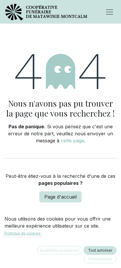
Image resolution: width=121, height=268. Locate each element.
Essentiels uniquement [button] (59, 250)
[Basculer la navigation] (109, 11)
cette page (72, 141)
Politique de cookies (23, 233)
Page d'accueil (60, 197)
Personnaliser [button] (100, 259)
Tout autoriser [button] (100, 250)
